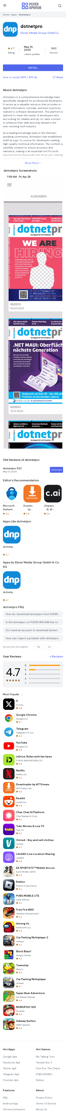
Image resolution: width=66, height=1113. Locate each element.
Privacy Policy (44, 1097)
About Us (41, 1109)
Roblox (40, 1080)
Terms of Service (46, 1103)
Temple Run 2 (44, 1062)
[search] (59, 6)
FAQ (5, 1097)
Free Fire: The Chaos (48, 1068)
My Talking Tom (45, 1056)
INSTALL (33, 67)
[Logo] (31, 6)
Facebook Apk (11, 1062)
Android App (10, 1103)
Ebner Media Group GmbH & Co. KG (39, 33)
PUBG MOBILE (44, 1074)
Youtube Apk (11, 1080)
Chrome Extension (14, 1109)
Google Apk (10, 1056)
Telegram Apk (11, 1074)
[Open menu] (5, 5)
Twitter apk (9, 1068)
